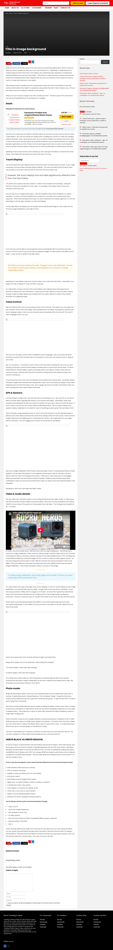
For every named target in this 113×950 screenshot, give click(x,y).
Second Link (43, 922)
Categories (36, 8)
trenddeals (8, 53)
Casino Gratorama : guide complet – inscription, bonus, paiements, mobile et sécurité (93, 78)
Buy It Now (66, 117)
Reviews (48, 8)
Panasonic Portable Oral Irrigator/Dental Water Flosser (38, 113)
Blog (56, 8)
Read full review (66, 124)
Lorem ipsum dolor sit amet (89, 73)
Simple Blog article (13, 860)
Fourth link (43, 927)
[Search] (67, 3)
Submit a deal (78, 3)
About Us (15, 8)
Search (82, 59)
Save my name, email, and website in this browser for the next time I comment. (34, 903)
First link (42, 919)
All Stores (25, 8)
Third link (42, 924)
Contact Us (65, 8)
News (7, 46)
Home (7, 8)
